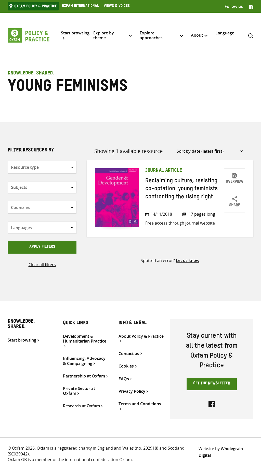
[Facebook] (251, 6)
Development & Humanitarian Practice (84, 339)
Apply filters (42, 247)
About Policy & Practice (141, 336)
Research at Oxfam (81, 405)
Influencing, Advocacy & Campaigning (84, 361)
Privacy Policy (132, 391)
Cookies (126, 366)
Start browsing (75, 33)
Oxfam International (80, 6)
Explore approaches (151, 35)
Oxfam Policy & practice (35, 7)
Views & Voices (117, 6)
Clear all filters (42, 264)
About (197, 35)
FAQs (124, 378)
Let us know (187, 260)
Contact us (129, 353)
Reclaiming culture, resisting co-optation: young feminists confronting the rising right (181, 189)
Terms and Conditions (140, 404)
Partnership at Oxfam (84, 376)
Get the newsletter (211, 384)
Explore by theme (103, 35)
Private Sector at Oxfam (79, 391)
